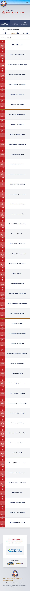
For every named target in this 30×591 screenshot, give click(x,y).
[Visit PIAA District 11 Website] (19, 564)
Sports (7, 10)
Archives (21, 583)
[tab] (5, 33)
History (15, 583)
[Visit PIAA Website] (10, 564)
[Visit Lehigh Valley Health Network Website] (15, 550)
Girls (12, 10)
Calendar (9, 583)
